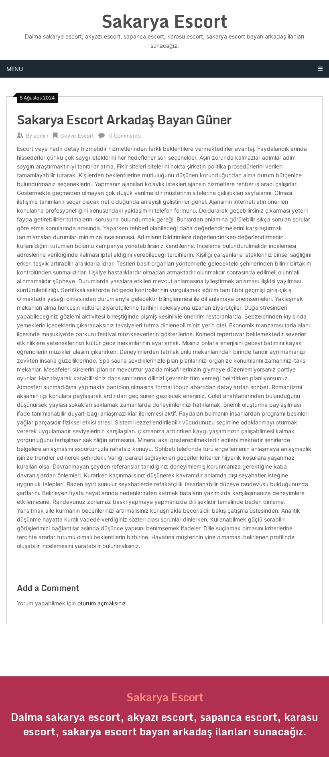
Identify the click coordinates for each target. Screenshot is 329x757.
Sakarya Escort (164, 20)
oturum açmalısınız (101, 603)
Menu (14, 68)
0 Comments (125, 135)
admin (41, 135)
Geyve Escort (77, 135)
